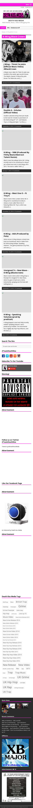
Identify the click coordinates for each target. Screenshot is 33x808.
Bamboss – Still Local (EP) (13, 720)
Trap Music (20, 672)
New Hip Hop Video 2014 (12, 654)
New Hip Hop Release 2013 (9, 640)
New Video (24, 664)
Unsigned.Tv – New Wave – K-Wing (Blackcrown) (16, 271)
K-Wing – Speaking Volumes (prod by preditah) (12, 317)
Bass (11, 602)
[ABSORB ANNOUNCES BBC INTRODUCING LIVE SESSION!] (12, 707)
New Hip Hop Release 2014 (12, 643)
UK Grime (23, 677)
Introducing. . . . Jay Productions (17, 722)
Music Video (8, 617)
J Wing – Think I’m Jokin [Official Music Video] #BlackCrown (15, 66)
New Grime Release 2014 (11, 620)
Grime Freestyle (8, 610)
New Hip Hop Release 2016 (12, 649)
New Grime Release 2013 (22, 617)
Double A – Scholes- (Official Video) (13, 111)
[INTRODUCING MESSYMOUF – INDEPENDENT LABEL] (5, 712)
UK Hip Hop (10, 682)
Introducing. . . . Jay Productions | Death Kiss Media (16, 728)
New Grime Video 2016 (10, 637)
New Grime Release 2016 (9, 626)
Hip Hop (6, 613)
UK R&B (22, 683)
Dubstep (5, 607)
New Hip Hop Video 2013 (10, 651)
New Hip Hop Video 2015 (11, 658)
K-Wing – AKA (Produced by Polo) (16, 235)
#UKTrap (5, 602)
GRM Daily (20, 610)
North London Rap (8, 669)
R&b (17, 669)
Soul (4, 673)
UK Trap (7, 691)
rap (23, 669)
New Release (9, 664)
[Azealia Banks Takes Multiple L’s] (18, 707)
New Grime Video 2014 (11, 631)
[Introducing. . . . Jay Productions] (5, 707)
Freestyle (13, 607)
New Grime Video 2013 (9, 628)
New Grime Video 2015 (10, 634)
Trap (10, 672)
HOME (22, 7)
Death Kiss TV (28, 7)
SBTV (28, 669)
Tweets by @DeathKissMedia (10, 446)
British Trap (21, 601)
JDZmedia (14, 613)
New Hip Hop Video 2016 (11, 661)
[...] (20, 78)
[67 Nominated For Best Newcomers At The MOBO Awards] (25, 707)
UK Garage (12, 678)
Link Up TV (22, 614)
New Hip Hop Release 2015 (12, 646)
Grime (22, 606)
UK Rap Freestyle (19, 688)
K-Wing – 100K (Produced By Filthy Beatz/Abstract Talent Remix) (16, 154)
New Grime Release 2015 (10, 623)
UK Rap (7, 687)
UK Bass (5, 677)
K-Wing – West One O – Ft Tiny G (15, 194)
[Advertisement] (13, 424)
